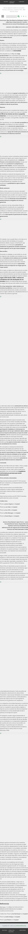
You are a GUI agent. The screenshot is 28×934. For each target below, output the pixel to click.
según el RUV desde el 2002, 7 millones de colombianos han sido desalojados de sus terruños (12, 279)
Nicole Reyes (8, 516)
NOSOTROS (6, 1)
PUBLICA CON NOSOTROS (12, 2)
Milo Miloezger (9, 513)
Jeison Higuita (9, 504)
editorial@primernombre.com (20, 27)
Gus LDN (7, 510)
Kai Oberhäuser (16, 914)
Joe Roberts (8, 920)
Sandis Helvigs (9, 917)
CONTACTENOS (21, 1)
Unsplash (17, 504)
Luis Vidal (7, 507)
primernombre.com (20, 926)
